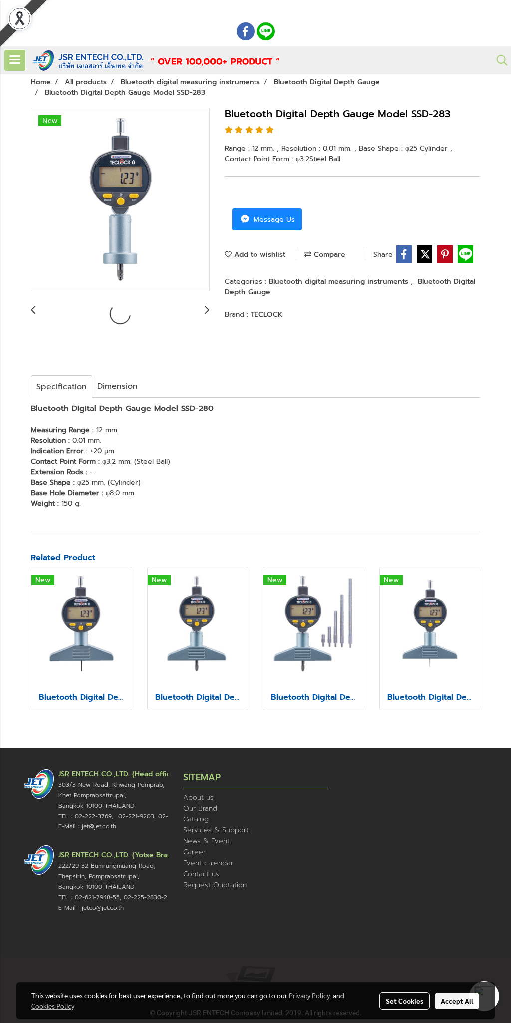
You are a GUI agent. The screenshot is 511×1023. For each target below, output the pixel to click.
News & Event (206, 841)
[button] (499, 60)
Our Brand (200, 808)
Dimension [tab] (117, 386)
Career (194, 852)
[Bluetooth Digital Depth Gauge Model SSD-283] (120, 200)
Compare (328, 254)
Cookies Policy (52, 1005)
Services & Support (216, 830)
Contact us (201, 874)
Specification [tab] (61, 387)
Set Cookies (404, 1000)
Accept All (457, 1000)
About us (198, 797)
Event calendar (208, 863)
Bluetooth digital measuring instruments (340, 281)
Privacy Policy (309, 995)
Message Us (273, 219)
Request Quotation (215, 885)
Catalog (196, 819)
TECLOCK (267, 314)
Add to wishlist (258, 254)
